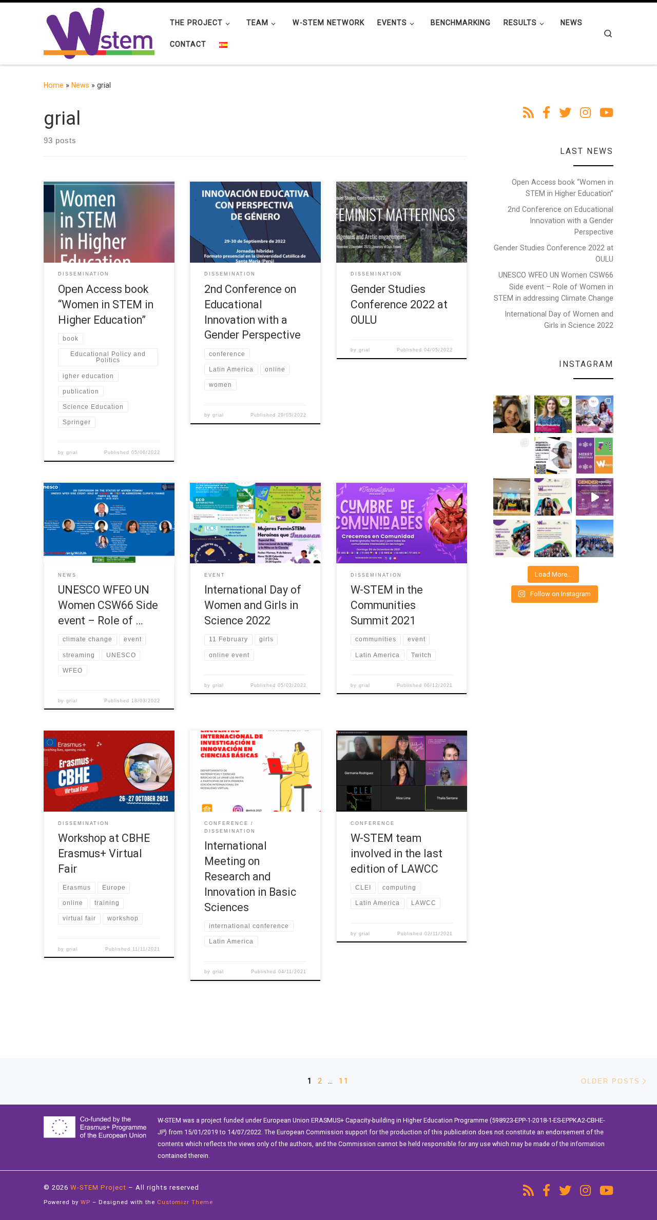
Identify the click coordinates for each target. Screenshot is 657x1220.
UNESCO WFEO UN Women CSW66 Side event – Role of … (108, 605)
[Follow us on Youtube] (606, 113)
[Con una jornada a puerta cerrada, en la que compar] (512, 538)
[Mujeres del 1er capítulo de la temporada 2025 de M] (553, 414)
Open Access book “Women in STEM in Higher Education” (105, 304)
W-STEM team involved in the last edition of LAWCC (396, 853)
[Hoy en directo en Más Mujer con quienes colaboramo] (512, 414)
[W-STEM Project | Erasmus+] (99, 32)
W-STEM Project (98, 1187)
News (80, 85)
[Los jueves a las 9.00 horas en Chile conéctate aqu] (594, 414)
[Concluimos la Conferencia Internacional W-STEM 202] (553, 538)
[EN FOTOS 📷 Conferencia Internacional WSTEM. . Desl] (553, 497)
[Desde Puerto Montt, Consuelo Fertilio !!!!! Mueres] (512, 456)
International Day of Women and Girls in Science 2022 (252, 605)
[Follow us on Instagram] (585, 113)
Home (54, 85)
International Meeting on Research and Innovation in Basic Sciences (250, 876)
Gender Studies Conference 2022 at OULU (399, 304)
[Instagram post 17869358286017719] (553, 456)
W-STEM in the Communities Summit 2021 (387, 605)
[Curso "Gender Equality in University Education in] (594, 497)
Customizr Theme (185, 1202)
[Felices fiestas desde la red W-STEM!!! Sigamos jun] (594, 456)
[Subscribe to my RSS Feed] (528, 113)
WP (85, 1202)
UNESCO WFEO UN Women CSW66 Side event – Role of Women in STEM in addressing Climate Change (553, 286)
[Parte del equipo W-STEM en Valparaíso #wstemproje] (594, 538)
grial (72, 452)
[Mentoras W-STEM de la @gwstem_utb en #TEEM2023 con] (512, 497)
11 (344, 1081)
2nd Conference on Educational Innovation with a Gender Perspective (560, 220)
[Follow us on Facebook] (546, 113)
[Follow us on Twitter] (565, 113)
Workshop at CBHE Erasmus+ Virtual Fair (104, 853)
